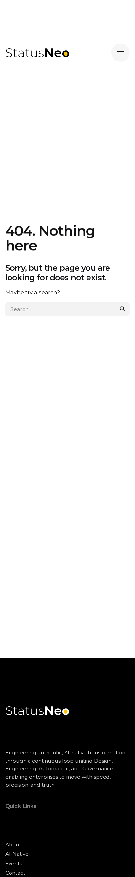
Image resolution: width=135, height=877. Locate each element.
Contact (15, 873)
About (13, 844)
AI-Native (17, 854)
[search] (122, 309)
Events (13, 863)
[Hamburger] (120, 53)
